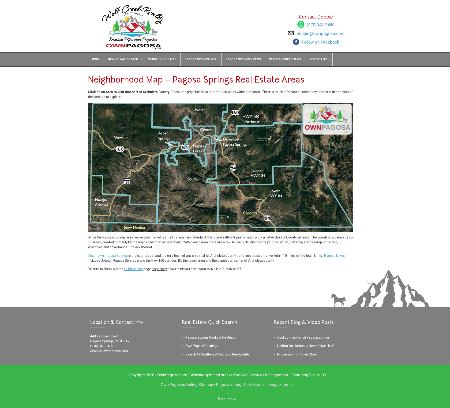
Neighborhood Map (162, 59)
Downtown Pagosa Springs (108, 255)
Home (96, 59)
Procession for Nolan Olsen (297, 354)
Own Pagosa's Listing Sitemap (187, 384)
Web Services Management (264, 375)
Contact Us (318, 59)
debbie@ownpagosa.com (109, 351)
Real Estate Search (123, 59)
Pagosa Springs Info (200, 59)
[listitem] (215, 139)
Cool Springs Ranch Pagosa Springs (303, 337)
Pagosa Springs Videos (243, 59)
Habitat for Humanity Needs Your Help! (305, 346)
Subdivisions (133, 269)
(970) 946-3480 (101, 346)
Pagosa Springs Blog (285, 59)
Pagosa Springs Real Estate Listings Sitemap (255, 384)
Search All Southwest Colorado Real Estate (217, 354)
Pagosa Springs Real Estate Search (211, 337)
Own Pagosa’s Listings (201, 346)
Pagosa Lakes (334, 255)
